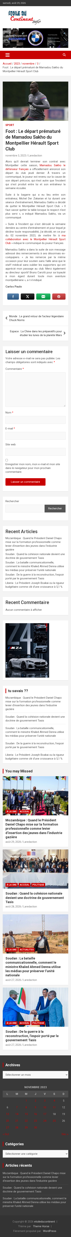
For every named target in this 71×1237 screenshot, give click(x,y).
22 (26, 1120)
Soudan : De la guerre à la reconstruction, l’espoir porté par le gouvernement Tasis (32, 1036)
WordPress (49, 1231)
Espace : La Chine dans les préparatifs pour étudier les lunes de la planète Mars (36, 333)
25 (54, 1120)
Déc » (65, 1134)
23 (35, 1120)
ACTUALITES (27, 949)
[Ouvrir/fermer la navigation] (7, 55)
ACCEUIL (24, 811)
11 (54, 1107)
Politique (38, 885)
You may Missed (19, 771)
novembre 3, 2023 (15, 155)
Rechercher (12, 501)
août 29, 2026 (13, 841)
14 (16, 1114)
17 (44, 1114)
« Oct (6, 1134)
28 (16, 1127)
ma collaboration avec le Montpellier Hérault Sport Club (35, 239)
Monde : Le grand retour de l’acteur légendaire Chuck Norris (36, 318)
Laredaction (35, 155)
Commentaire (14, 369)
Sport (9, 125)
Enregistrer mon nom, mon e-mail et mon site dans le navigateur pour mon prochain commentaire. (32, 468)
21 (16, 1120)
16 (35, 1114)
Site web (10, 444)
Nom (9, 412)
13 (7, 1114)
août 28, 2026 (13, 906)
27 (7, 1127)
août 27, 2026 (13, 980)
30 (35, 1127)
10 (44, 1107)
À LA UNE (12, 811)
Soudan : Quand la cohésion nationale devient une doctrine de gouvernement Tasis (34, 897)
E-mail (10, 428)
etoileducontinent (44, 1221)
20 (7, 1120)
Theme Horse (41, 1226)
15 (26, 1114)
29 (26, 1127)
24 (44, 1120)
